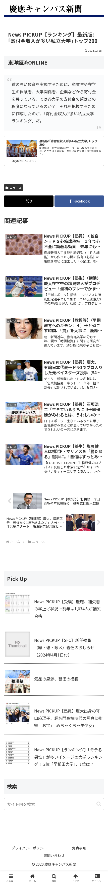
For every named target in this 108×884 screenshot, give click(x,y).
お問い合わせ (54, 855)
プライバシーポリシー (29, 847)
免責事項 (79, 847)
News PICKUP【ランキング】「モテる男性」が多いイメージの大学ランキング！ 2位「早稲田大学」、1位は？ (68, 757)
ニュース (15, 187)
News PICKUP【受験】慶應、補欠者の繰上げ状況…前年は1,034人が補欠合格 (67, 608)
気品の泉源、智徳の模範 (56, 679)
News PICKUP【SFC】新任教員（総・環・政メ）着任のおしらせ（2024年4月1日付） (64, 647)
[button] (98, 804)
